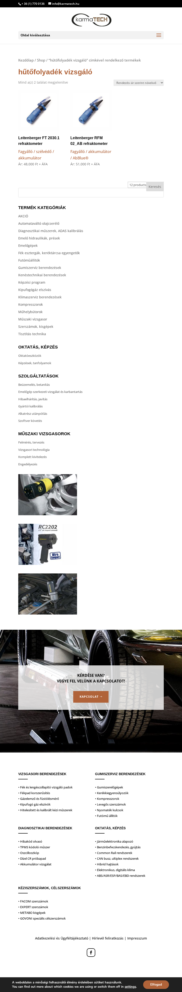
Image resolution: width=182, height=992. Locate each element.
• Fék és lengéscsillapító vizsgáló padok (45, 787)
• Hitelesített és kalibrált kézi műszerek (45, 810)
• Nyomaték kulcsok (109, 810)
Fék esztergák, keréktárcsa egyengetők (49, 253)
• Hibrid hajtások (106, 864)
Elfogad (156, 984)
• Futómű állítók (106, 816)
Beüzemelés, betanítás (34, 384)
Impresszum (137, 938)
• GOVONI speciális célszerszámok (42, 918)
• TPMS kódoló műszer (34, 847)
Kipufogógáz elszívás (34, 289)
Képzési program (31, 282)
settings (130, 987)
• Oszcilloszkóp (28, 853)
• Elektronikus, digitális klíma (115, 870)
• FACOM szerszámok (33, 901)
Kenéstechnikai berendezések (42, 275)
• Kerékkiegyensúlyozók (111, 793)
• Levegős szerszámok (110, 804)
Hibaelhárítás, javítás (32, 399)
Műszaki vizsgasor (32, 319)
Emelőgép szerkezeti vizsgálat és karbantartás (50, 392)
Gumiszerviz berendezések (39, 267)
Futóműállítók (29, 260)
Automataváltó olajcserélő (38, 223)
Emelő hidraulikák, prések (39, 238)
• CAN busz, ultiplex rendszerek (117, 858)
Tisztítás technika (32, 334)
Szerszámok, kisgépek (35, 326)
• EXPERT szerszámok (33, 907)
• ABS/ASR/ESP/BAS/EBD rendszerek (120, 875)
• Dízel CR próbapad (32, 858)
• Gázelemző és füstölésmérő (38, 798)
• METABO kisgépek (32, 913)
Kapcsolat (89, 697)
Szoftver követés (30, 421)
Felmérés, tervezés (31, 442)
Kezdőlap (26, 60)
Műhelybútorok (30, 312)
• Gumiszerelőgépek (109, 787)
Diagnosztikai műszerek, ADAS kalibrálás (50, 231)
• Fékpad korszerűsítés (34, 793)
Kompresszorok (30, 304)
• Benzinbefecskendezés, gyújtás (118, 847)
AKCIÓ (23, 216)
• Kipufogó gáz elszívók (34, 804)
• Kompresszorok (107, 798)
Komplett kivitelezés (32, 457)
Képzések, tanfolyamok (34, 363)
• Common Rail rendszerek (113, 853)
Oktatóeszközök (29, 355)
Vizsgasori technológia (34, 450)
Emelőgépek (28, 245)
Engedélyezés (27, 464)
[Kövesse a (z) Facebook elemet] (91, 952)
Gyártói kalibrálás (30, 406)
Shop (41, 60)
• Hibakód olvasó (30, 841)
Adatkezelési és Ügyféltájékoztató (61, 938)
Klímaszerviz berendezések (40, 297)
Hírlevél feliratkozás (107, 938)
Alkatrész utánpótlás (32, 413)
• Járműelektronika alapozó (114, 841)
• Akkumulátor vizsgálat (34, 864)
